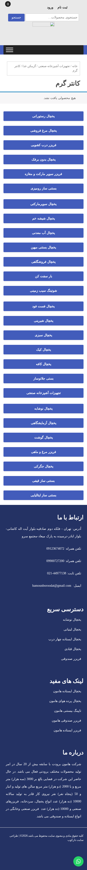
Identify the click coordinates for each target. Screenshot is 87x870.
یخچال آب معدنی (43, 233)
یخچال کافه (43, 364)
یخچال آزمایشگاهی (43, 423)
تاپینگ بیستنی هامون (67, 710)
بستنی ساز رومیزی (44, 188)
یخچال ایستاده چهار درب (64, 639)
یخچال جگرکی (43, 466)
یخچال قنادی (72, 649)
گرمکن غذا (29, 66)
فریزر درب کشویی (43, 145)
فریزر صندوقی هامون (66, 720)
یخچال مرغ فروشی (43, 130)
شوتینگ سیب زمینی (43, 290)
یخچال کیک (43, 349)
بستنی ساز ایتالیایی (43, 495)
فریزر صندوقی (71, 659)
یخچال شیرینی (43, 320)
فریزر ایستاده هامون (67, 730)
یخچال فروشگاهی (43, 262)
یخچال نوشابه (43, 408)
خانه (74, 66)
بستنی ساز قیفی (43, 481)
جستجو (16, 17)
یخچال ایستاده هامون (67, 691)
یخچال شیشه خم (43, 218)
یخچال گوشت (43, 437)
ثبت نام (63, 7)
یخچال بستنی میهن (43, 247)
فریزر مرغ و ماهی (43, 452)
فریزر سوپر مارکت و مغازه (43, 174)
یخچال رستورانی (43, 116)
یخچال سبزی (43, 335)
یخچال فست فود (43, 306)
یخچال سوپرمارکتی (43, 204)
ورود (50, 7)
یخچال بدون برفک (44, 159)
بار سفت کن (43, 276)
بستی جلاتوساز (43, 378)
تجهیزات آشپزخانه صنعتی (54, 66)
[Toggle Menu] (9, 50)
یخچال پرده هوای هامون (65, 701)
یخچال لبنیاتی (72, 629)
